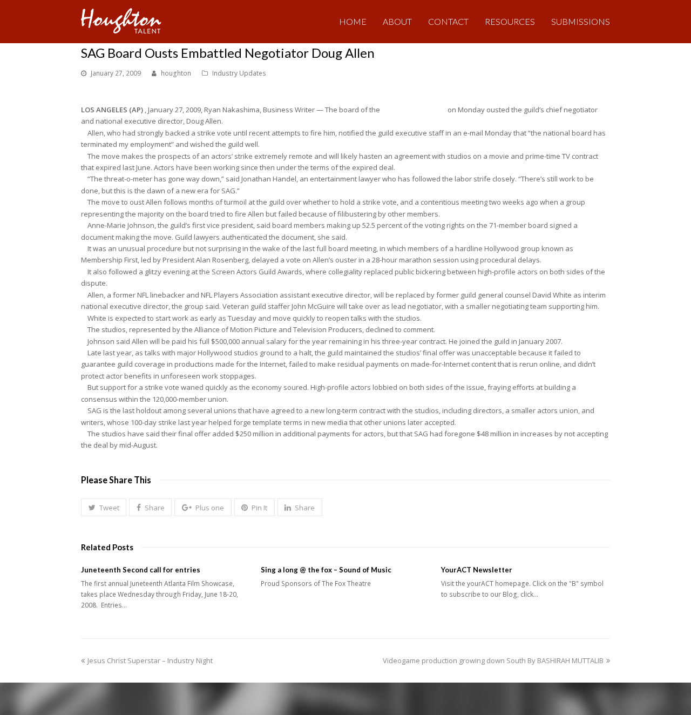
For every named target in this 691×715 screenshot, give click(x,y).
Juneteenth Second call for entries (140, 569)
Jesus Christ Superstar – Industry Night (150, 660)
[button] (103, 507)
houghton (176, 73)
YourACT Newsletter (476, 569)
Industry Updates (239, 73)
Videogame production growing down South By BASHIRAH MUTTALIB (493, 660)
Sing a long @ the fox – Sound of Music (326, 569)
